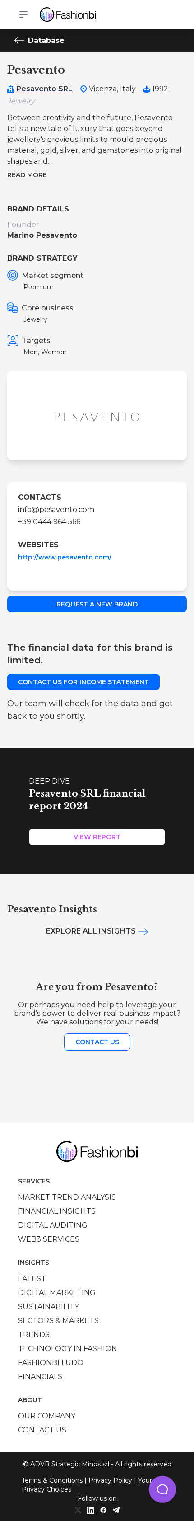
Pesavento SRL (44, 88)
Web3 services (48, 1239)
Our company (46, 1416)
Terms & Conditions (52, 1480)
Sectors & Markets (58, 1320)
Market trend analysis (67, 1197)
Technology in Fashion (67, 1348)
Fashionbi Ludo (50, 1362)
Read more (27, 175)
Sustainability (48, 1306)
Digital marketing (57, 1292)
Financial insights (57, 1211)
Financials (40, 1376)
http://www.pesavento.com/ (64, 557)
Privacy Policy (110, 1480)
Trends (34, 1334)
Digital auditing (53, 1225)
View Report (97, 837)
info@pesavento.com (56, 509)
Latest (32, 1278)
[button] (162, 1489)
